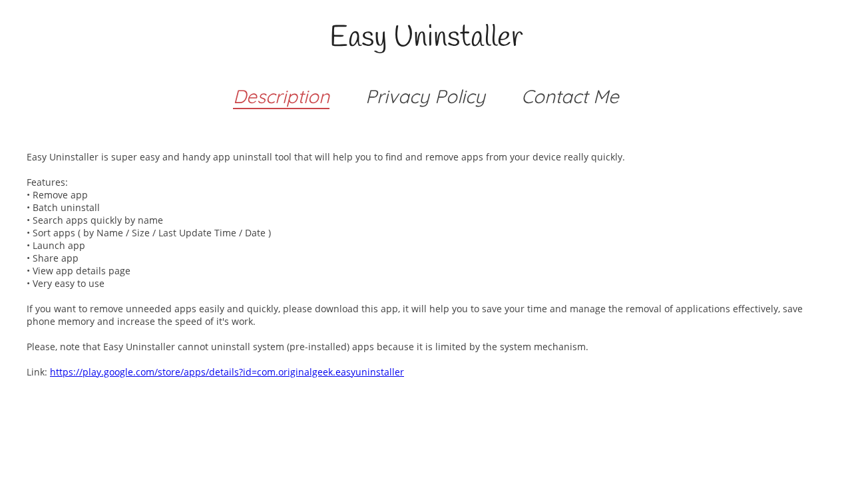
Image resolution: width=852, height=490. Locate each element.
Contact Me (570, 96)
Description (281, 96)
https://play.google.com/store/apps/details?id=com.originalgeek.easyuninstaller (227, 372)
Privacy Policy (425, 96)
